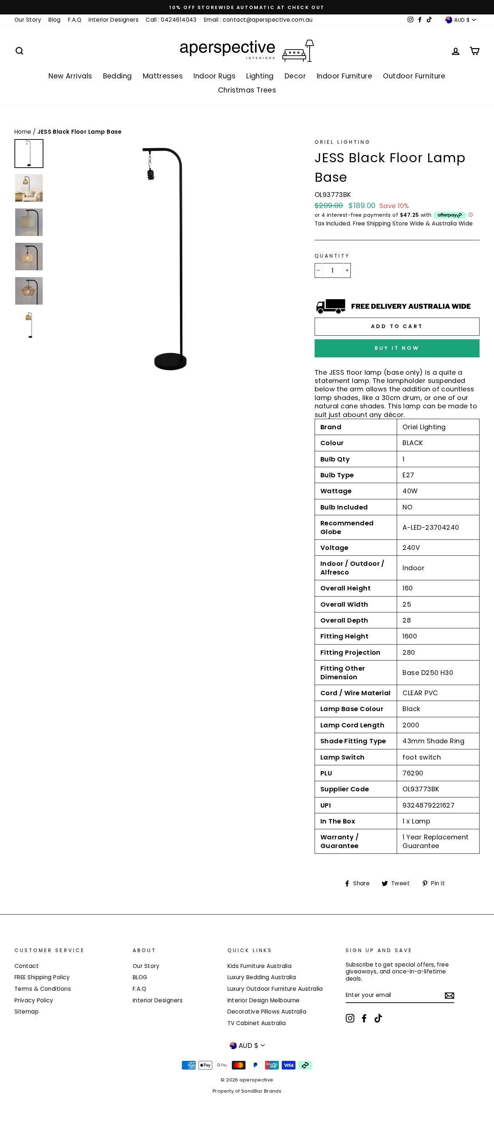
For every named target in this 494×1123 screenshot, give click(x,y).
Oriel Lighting (343, 142)
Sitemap (26, 1011)
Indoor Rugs (214, 76)
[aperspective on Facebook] (364, 1018)
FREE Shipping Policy (42, 977)
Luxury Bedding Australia (261, 977)
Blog (54, 19)
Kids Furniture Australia (259, 966)
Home (23, 131)
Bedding (117, 76)
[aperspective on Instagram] (350, 1018)
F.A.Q (74, 19)
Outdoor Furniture (414, 76)
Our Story (27, 19)
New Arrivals (70, 76)
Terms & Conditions (42, 989)
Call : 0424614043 (171, 19)
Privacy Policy (33, 1000)
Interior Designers (114, 19)
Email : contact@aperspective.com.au (258, 19)
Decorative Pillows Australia (267, 1011)
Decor (295, 76)
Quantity (332, 256)
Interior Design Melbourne (263, 1000)
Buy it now (397, 348)
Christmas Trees (247, 90)
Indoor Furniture (344, 76)
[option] (247, 7)
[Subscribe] (449, 995)
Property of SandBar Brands (247, 1091)
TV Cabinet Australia (256, 1023)
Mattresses (163, 76)
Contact (26, 966)
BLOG (140, 977)
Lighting (260, 76)
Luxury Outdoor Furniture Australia (275, 989)
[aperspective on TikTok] (378, 1018)
